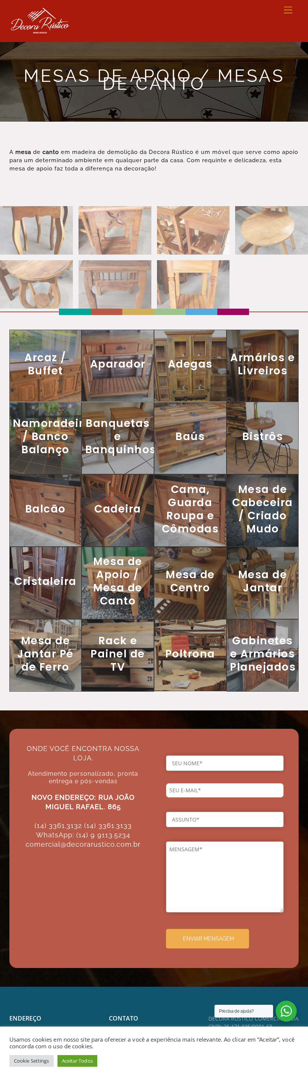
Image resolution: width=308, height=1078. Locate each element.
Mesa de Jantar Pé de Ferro (45, 653)
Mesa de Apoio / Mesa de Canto (117, 581)
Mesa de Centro (190, 581)
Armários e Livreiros (262, 364)
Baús (190, 436)
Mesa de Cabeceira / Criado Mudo (262, 509)
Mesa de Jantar (262, 581)
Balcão (45, 509)
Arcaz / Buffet (45, 364)
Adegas (190, 364)
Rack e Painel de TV (118, 653)
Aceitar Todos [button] (77, 1060)
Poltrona (190, 654)
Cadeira (117, 509)
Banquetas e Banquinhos (120, 436)
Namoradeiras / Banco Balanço (55, 436)
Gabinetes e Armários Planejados (263, 653)
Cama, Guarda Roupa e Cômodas (190, 509)
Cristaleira (45, 581)
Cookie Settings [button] (31, 1060)
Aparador (118, 364)
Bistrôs (262, 436)
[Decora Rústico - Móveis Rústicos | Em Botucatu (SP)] (40, 29)
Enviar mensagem (208, 939)
